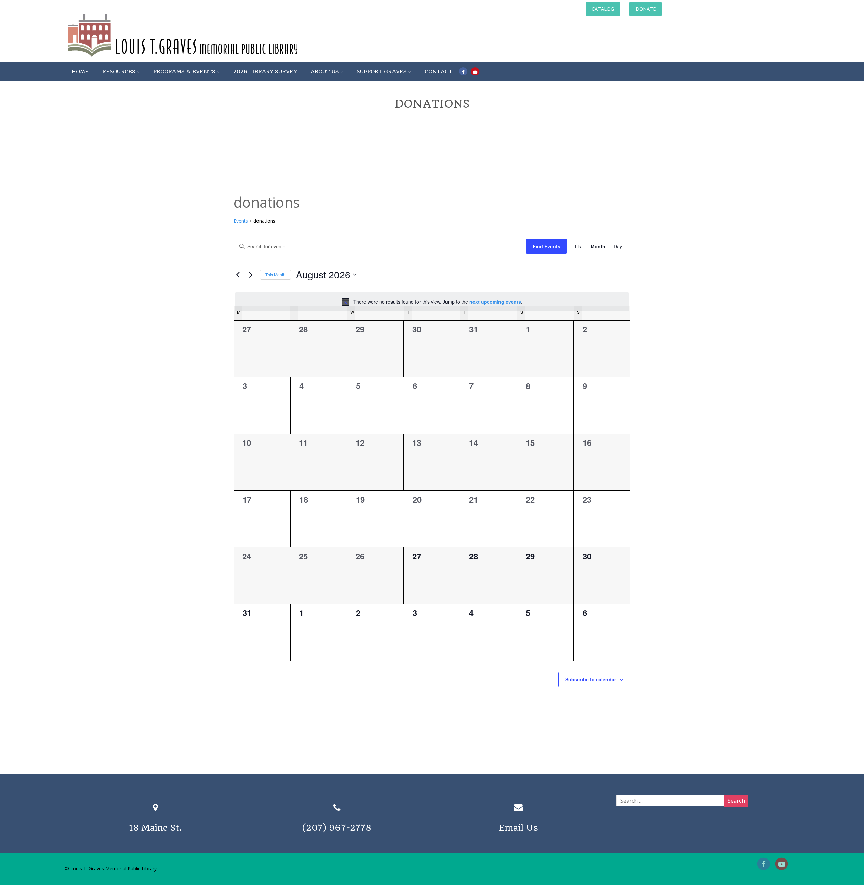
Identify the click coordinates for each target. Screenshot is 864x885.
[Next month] (251, 275)
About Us (324, 71)
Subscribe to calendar (590, 679)
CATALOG (603, 9)
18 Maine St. (155, 828)
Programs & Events (184, 71)
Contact (439, 71)
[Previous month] (238, 275)
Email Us (518, 828)
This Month (275, 274)
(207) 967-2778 (336, 828)
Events (241, 221)
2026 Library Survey (265, 71)
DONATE (646, 9)
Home (80, 71)
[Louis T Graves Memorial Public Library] (201, 58)
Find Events (546, 246)
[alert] (432, 301)
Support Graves (382, 71)
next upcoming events (495, 301)
